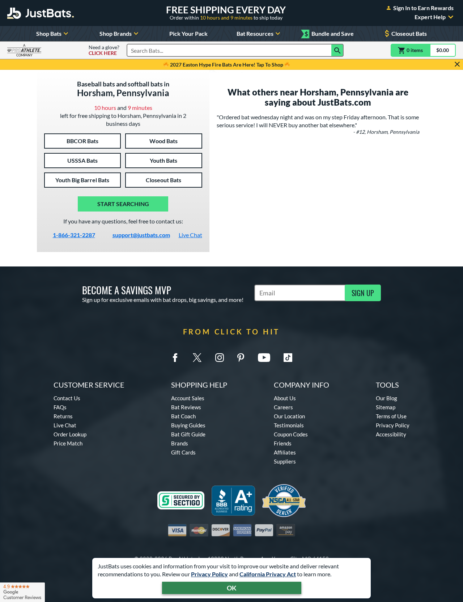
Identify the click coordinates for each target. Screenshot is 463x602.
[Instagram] (219, 357)
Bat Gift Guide (188, 434)
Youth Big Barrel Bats (82, 179)
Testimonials (289, 425)
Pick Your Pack (188, 33)
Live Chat (190, 234)
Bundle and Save (329, 34)
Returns (63, 416)
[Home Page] (40, 13)
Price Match (68, 443)
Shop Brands (115, 33)
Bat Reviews (186, 407)
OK (232, 588)
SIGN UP (363, 292)
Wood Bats (163, 140)
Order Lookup (70, 434)
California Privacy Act (267, 574)
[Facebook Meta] (175, 357)
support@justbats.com (141, 234)
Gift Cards (183, 452)
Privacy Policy (209, 574)
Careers (283, 407)
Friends (283, 443)
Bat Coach (183, 416)
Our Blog (386, 398)
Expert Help (430, 17)
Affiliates (285, 452)
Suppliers (285, 461)
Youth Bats (163, 160)
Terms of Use (391, 416)
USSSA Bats (82, 160)
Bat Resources (255, 33)
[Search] (337, 50)
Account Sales (187, 398)
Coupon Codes (291, 434)
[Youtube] (264, 357)
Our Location (289, 416)
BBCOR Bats (82, 140)
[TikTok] (288, 357)
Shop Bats (48, 33)
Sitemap (385, 407)
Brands (179, 443)
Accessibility (391, 434)
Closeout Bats (409, 33)
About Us (285, 398)
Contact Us (67, 398)
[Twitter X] (197, 357)
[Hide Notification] (457, 64)
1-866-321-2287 (74, 234)
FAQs (60, 407)
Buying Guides (188, 425)
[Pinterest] (240, 357)
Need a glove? (104, 50)
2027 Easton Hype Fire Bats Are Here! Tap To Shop (226, 64)
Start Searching (123, 203)
